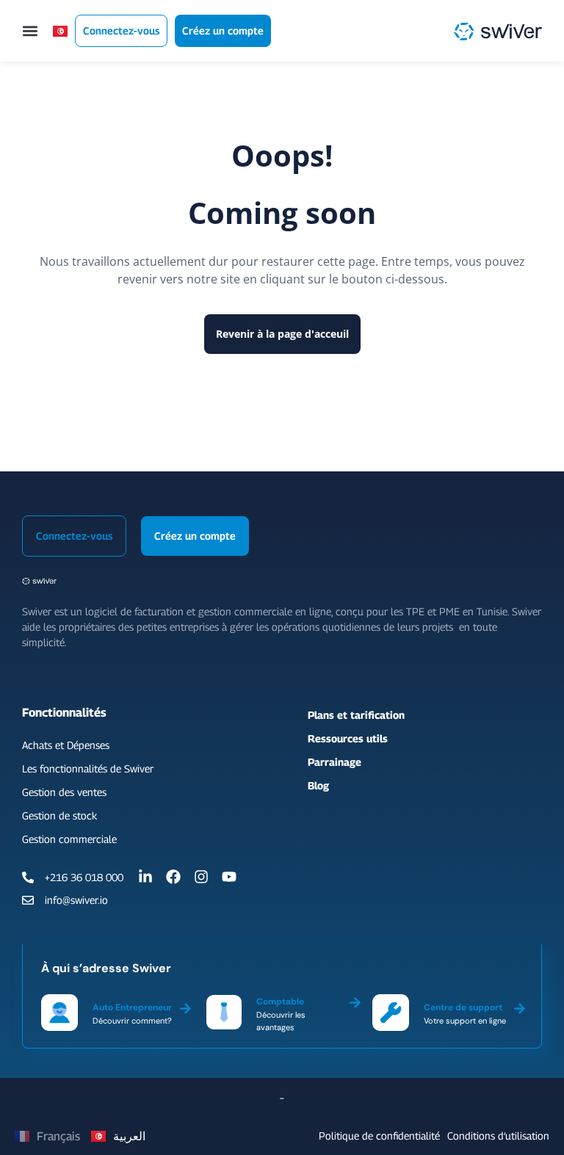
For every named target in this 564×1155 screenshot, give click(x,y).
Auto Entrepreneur (132, 1007)
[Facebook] (173, 876)
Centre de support (463, 1007)
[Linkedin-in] (145, 876)
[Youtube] (229, 876)
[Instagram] (201, 876)
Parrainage (334, 762)
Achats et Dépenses (65, 745)
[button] (30, 31)
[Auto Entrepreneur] (185, 1006)
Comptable (280, 1001)
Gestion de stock (59, 815)
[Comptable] (355, 1000)
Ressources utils (348, 738)
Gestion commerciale (69, 839)
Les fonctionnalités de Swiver (87, 768)
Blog (318, 785)
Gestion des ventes (64, 792)
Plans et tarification (356, 715)
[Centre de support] (519, 1006)
